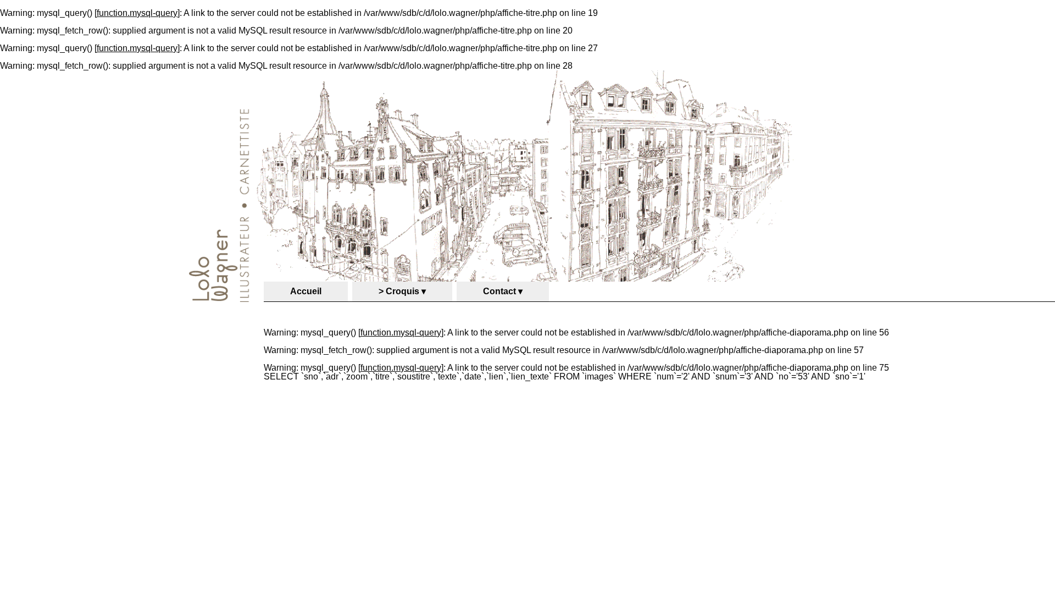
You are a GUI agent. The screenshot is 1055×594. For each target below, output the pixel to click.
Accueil (305, 291)
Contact (499, 291)
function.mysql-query (137, 13)
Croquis (402, 291)
